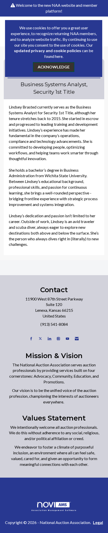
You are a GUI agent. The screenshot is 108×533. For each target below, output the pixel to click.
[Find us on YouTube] (67, 339)
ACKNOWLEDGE (54, 66)
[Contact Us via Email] (76, 339)
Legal (98, 522)
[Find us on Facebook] (31, 339)
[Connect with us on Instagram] (58, 339)
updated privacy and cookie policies (47, 50)
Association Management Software (54, 510)
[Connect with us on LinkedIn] (49, 339)
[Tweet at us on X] (40, 339)
